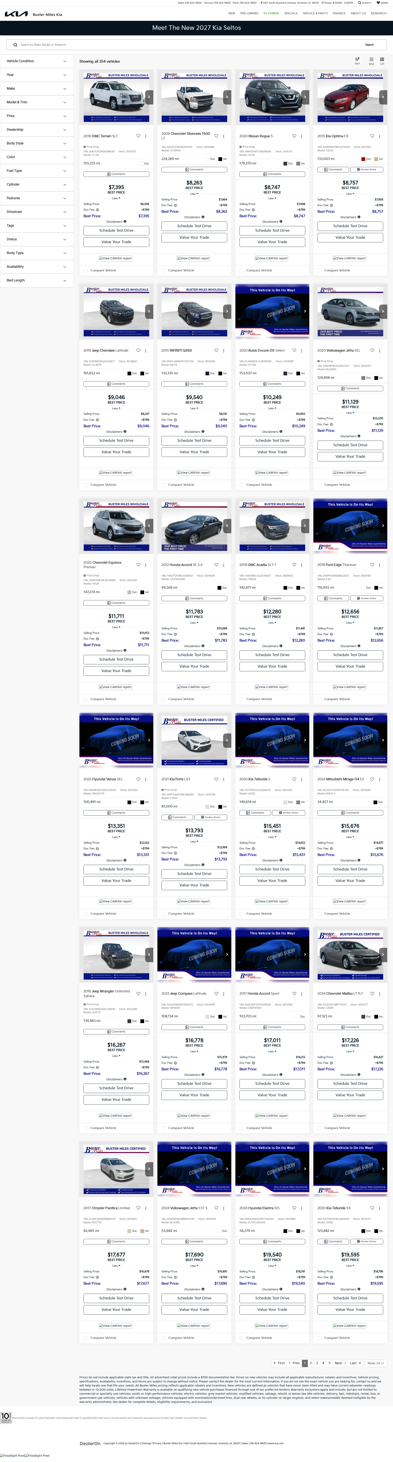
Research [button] (378, 13)
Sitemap (146, 1443)
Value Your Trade (116, 242)
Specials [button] (291, 13)
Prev (295, 1363)
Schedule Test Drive (116, 230)
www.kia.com (276, 1443)
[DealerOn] (90, 1443)
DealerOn (134, 1443)
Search (369, 44)
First (280, 1363)
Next (340, 1363)
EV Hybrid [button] (271, 13)
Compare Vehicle (103, 270)
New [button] (231, 13)
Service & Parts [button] (315, 13)
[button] (149, 97)
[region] (116, 213)
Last (354, 1363)
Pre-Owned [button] (249, 13)
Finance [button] (339, 13)
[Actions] (145, 136)
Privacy (157, 1443)
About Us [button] (358, 13)
